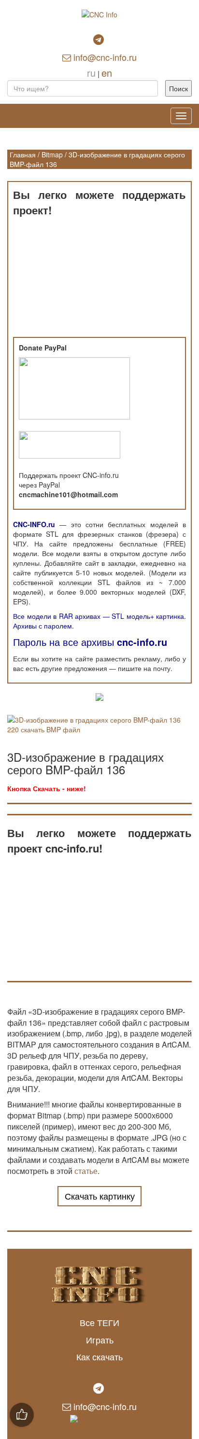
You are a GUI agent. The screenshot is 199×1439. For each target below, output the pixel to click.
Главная (23, 154)
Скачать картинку (100, 1195)
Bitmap (52, 154)
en (106, 73)
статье (86, 1170)
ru (91, 73)
